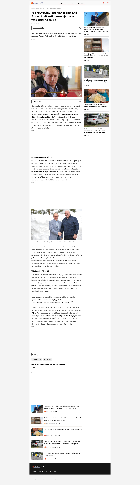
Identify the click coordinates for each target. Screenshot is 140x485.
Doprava (62, 3)
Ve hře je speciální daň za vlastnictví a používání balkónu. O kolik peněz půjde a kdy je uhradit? (62, 419)
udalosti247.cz (34, 8)
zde (53, 318)
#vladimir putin (47, 359)
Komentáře (42, 8)
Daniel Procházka (38, 28)
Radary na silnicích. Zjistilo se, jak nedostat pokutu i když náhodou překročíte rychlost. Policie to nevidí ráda (61, 407)
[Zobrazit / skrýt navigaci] (107, 3)
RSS (50, 471)
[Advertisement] (56, 51)
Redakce (54, 466)
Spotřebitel (81, 3)
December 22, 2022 (63, 302)
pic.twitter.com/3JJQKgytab (49, 300)
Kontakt (60, 466)
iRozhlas (38, 177)
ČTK (32, 313)
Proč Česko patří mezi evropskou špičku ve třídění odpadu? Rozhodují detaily (62, 454)
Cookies (34, 471)
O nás (48, 466)
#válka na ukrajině (37, 359)
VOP (55, 471)
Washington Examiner (50, 114)
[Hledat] (103, 3)
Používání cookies (43, 471)
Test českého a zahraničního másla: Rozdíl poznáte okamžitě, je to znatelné (63, 431)
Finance (71, 3)
